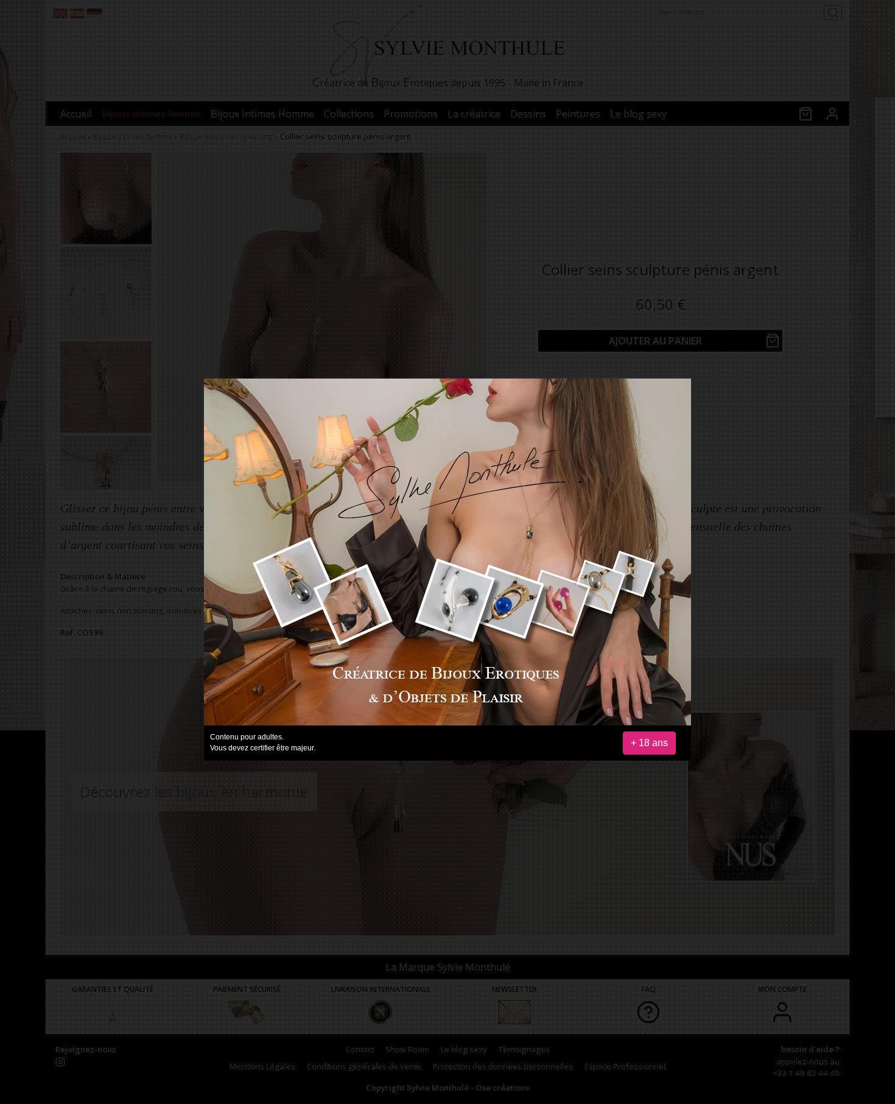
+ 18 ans (649, 743)
